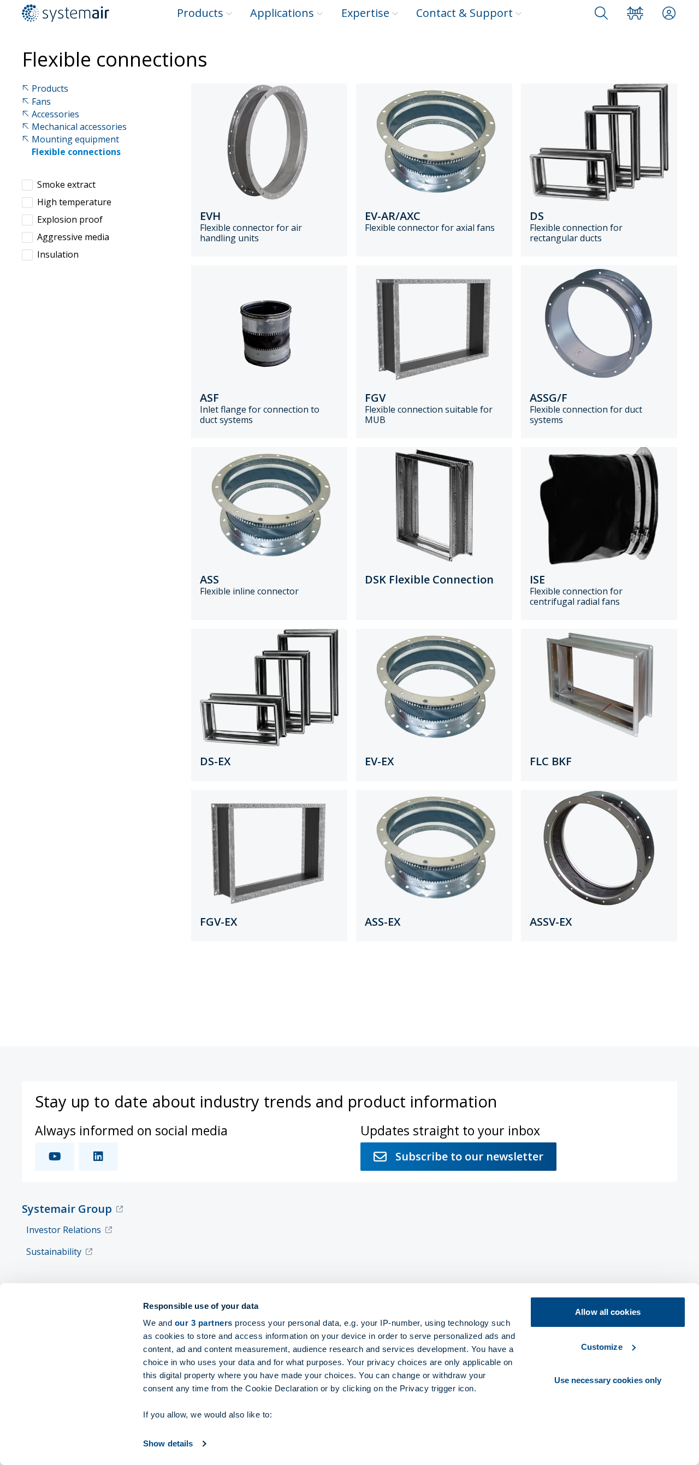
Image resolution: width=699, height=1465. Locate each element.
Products (200, 12)
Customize (602, 1346)
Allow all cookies (608, 1312)
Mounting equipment (75, 139)
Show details (168, 1443)
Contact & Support (464, 12)
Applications (282, 12)
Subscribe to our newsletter (469, 1156)
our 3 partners (204, 1322)
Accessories (55, 114)
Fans (41, 102)
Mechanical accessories (79, 127)
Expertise (365, 12)
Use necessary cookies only (608, 1380)
